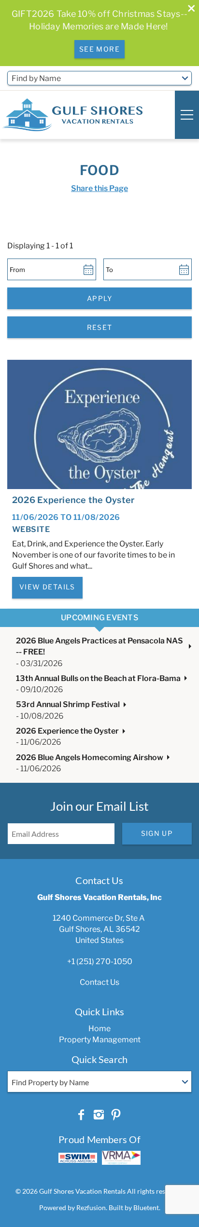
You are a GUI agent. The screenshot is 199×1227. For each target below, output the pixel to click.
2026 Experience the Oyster (73, 500)
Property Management (100, 1039)
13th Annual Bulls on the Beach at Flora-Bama (98, 678)
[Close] (188, 9)
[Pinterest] (116, 1115)
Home (99, 1028)
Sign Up (157, 833)
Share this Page (99, 188)
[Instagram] (98, 1115)
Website (31, 529)
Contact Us (99, 982)
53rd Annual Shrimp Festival (68, 704)
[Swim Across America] (77, 1158)
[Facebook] (81, 1115)
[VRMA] (121, 1157)
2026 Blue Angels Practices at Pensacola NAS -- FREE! (99, 646)
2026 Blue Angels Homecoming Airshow (89, 757)
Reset (100, 327)
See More (99, 49)
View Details (47, 587)
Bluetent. (146, 1207)
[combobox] (99, 78)
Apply (99, 298)
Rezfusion (91, 1207)
